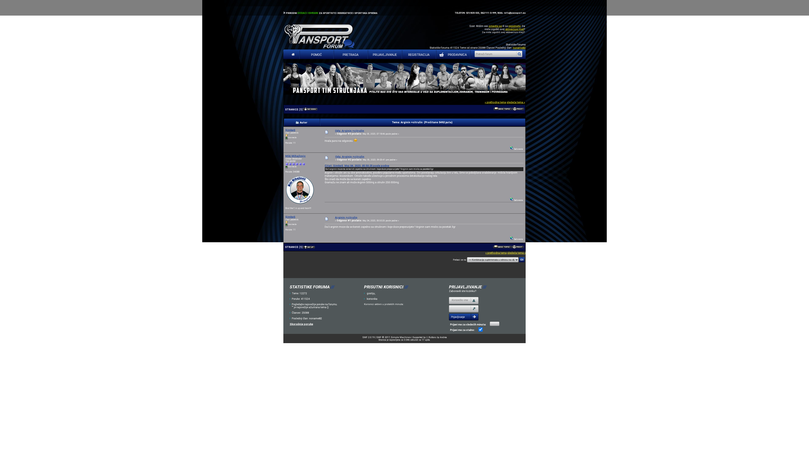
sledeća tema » (516, 102)
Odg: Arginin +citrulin (349, 130)
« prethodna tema (495, 102)
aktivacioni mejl (514, 29)
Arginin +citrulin (346, 217)
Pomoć (316, 55)
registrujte (514, 26)
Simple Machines (401, 337)
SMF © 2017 (383, 337)
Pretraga (351, 55)
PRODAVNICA (457, 55)
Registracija (419, 55)
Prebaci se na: (459, 260)
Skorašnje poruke (301, 324)
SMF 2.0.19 (368, 337)
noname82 (519, 47)
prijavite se (495, 26)
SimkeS (290, 130)
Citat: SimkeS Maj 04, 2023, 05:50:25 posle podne (357, 165)
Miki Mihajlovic (295, 156)
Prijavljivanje (385, 55)
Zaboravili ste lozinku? (462, 291)
